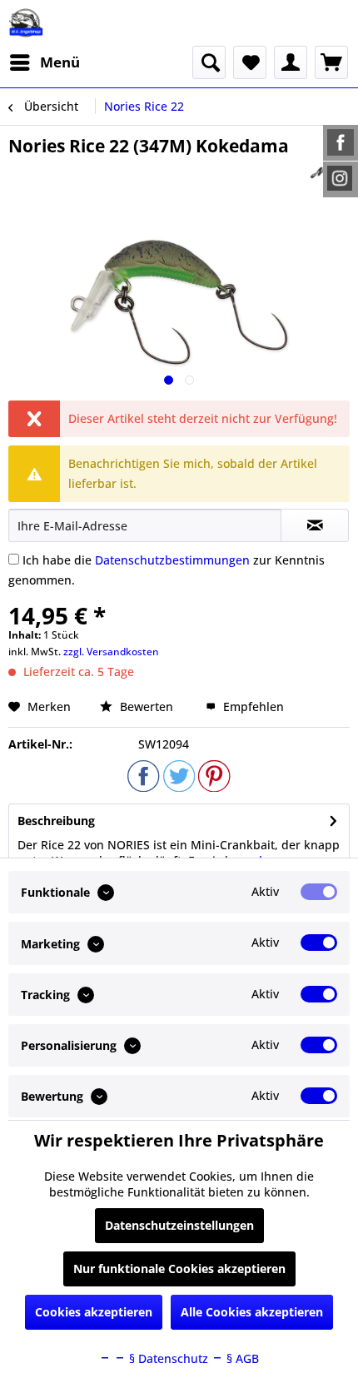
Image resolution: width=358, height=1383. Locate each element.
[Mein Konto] (290, 62)
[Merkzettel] (249, 62)
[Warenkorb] (331, 62)
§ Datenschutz (167, 1358)
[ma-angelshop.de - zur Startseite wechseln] (25, 22)
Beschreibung (56, 820)
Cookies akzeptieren (93, 1312)
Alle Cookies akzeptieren (252, 1312)
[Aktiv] (319, 891)
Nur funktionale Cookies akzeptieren (179, 1268)
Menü (60, 62)
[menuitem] (44, 62)
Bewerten (147, 706)
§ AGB (241, 1358)
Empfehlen (252, 706)
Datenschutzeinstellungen (179, 1225)
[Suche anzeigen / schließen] (209, 62)
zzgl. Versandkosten (111, 651)
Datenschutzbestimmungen (172, 560)
